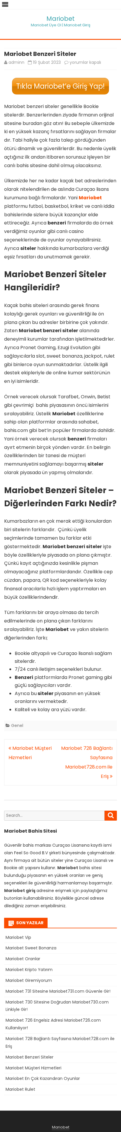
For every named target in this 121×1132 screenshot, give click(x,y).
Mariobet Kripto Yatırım (29, 970)
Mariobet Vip (18, 937)
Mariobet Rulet (20, 1089)
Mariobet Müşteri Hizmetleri (33, 1068)
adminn (16, 62)
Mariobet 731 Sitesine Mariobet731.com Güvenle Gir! (58, 991)
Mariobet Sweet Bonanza (31, 948)
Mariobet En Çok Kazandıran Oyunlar (43, 1078)
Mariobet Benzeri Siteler (29, 1057)
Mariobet (60, 19)
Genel (17, 725)
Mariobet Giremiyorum (29, 980)
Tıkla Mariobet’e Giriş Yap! (60, 86)
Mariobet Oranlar (23, 959)
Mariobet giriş (20, 890)
